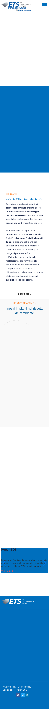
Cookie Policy (24, 686)
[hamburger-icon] (44, 4)
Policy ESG (22, 690)
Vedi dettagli (7, 571)
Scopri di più (24, 294)
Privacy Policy (9, 686)
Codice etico (9, 690)
